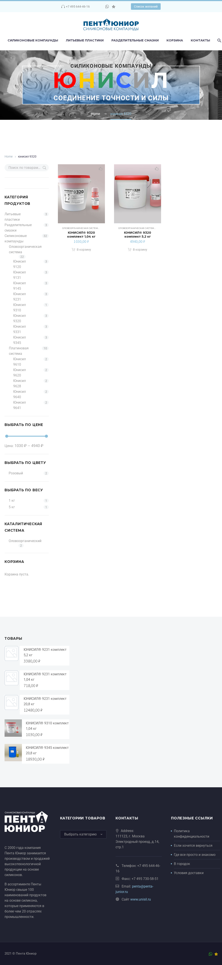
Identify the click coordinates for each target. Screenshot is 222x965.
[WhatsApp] (107, 6)
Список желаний (146, 6)
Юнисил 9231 (19, 296)
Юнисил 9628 (19, 383)
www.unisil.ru (140, 899)
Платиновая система (19, 351)
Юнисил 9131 (19, 275)
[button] (81, 250)
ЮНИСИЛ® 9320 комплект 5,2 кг (137, 234)
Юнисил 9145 (19, 286)
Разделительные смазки (135, 40)
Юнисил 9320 (19, 318)
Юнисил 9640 (19, 394)
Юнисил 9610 (19, 362)
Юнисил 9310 (19, 307)
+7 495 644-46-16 (78, 6)
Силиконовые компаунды (33, 40)
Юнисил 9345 (19, 340)
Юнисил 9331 (19, 329)
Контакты (200, 40)
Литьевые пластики (85, 40)
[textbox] (83, 834)
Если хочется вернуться (193, 845)
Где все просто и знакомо (194, 855)
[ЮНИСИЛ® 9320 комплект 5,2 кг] (137, 193)
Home (9, 156)
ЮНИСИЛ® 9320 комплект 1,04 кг (81, 234)
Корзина (174, 40)
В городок (182, 864)
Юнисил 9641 (19, 405)
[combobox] (83, 834)
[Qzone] (113, 6)
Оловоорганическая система (25, 249)
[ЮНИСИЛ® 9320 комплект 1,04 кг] (81, 193)
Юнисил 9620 (19, 372)
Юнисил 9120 (19, 264)
